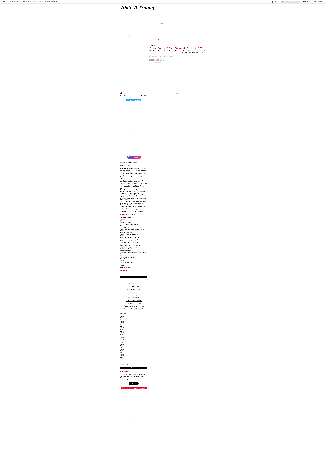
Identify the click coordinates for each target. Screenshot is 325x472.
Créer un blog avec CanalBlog (127, 379)
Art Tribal (122, 258)
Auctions (122, 260)
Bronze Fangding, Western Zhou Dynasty (130, 190)
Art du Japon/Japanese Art (126, 232)
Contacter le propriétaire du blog (128, 162)
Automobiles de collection (126, 262)
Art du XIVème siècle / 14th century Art (129, 237)
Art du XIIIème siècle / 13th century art (129, 235)
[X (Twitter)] (275, 2)
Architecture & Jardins (125, 222)
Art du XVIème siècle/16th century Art (129, 242)
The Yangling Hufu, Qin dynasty (128, 204)
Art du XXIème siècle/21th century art (129, 249)
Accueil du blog (124, 377)
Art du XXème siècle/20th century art (129, 247)
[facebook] (273, 2)
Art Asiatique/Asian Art (125, 225)
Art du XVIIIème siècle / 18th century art (130, 245)
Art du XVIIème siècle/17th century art (129, 244)
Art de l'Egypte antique (125, 230)
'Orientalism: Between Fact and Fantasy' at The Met (133, 168)
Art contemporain (124, 227)
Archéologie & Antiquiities (126, 221)
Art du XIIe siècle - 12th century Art (129, 234)
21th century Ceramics (125, 217)
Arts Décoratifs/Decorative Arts (127, 257)
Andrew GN (123, 219)
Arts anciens (123, 255)
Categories (162, 37)
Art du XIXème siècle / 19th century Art (129, 239)
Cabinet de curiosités (125, 267)
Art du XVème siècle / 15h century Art (129, 240)
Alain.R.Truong (153, 37)
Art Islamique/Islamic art (126, 250)
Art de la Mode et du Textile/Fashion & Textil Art (132, 229)
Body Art (122, 265)
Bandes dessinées (124, 263)
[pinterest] (278, 2)
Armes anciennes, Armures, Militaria (129, 224)
